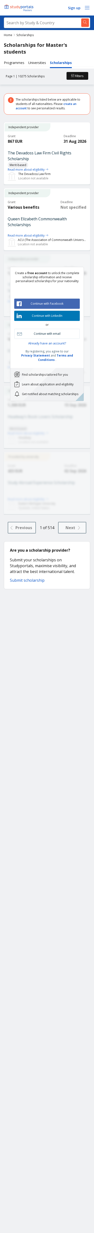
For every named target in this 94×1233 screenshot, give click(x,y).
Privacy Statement (36, 355)
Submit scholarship (27, 580)
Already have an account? (47, 343)
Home (8, 35)
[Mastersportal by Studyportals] (19, 8)
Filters (79, 76)
